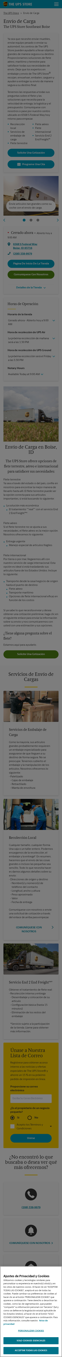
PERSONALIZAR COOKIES (31, 1331)
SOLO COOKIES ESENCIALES (31, 1341)
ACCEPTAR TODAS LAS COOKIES (31, 1350)
